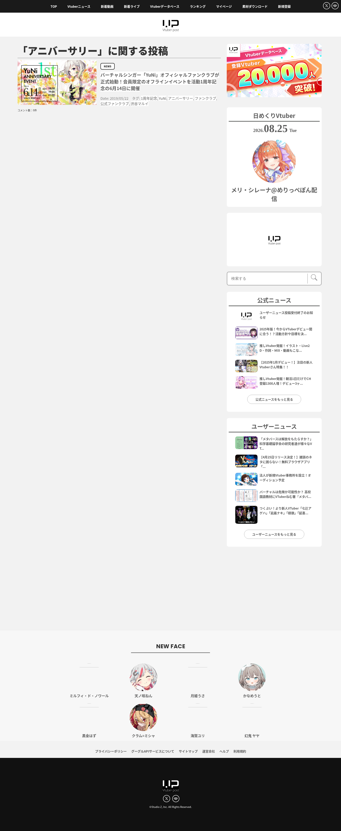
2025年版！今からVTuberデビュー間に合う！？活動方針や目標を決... (285, 331)
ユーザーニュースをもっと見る (274, 534)
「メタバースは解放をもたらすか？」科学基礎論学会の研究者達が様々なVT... (286, 443)
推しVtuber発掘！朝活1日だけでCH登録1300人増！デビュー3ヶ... (285, 381)
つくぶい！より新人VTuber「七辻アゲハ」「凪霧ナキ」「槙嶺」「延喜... (285, 510)
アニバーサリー (180, 98)
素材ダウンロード (255, 6)
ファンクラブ (205, 98)
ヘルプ (224, 751)
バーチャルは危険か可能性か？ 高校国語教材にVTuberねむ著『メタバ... (285, 494)
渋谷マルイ (139, 103)
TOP (54, 6)
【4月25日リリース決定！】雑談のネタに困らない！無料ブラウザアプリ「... (285, 462)
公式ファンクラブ (114, 103)
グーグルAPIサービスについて (152, 751)
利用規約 (239, 751)
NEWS (107, 66)
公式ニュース (274, 300)
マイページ (224, 6)
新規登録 (284, 6)
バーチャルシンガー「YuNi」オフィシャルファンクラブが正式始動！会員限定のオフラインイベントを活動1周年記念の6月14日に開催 (159, 81)
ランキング (198, 6)
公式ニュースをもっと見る (274, 399)
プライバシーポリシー (111, 751)
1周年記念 (149, 98)
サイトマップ (188, 751)
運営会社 (208, 751)
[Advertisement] (170, 590)
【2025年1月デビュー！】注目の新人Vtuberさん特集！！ (286, 364)
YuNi (162, 98)
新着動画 (107, 6)
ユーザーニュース (274, 426)
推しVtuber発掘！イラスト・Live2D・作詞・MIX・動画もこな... (284, 348)
